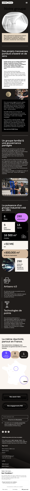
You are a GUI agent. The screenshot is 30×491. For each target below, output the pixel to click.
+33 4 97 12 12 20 (6, 458)
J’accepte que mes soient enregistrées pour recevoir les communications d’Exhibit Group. (14, 424)
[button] (26, 2)
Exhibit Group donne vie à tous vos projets (12, 437)
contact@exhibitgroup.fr (8, 456)
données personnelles (19, 422)
